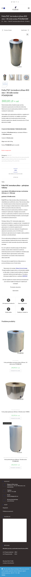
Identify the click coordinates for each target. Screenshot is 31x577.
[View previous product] (3, 30)
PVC (13, 161)
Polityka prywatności (8, 511)
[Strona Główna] (2, 21)
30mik (7, 157)
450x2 (13, 157)
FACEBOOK (7, 516)
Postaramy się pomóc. (15, 287)
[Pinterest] (17, 2)
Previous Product (8, 30)
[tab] (15, 170)
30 (4, 157)
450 (10, 157)
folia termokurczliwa (19, 159)
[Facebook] (15, 2)
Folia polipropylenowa (15, 409)
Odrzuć (3, 575)
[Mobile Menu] (28, 8)
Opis (15, 170)
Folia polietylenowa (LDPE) (22, 457)
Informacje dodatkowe (15, 173)
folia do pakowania (22, 157)
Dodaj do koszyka (15, 370)
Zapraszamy (15, 290)
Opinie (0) (15, 177)
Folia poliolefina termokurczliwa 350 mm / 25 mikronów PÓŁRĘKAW (15, 363)
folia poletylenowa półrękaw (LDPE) (10, 457)
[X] (12, 2)
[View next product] (28, 30)
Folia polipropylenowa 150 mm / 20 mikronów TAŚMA (15, 411)
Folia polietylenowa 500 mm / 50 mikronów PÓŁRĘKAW (15, 460)
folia (16, 157)
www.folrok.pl (10, 501)
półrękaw (9, 161)
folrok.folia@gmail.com (12, 496)
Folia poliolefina (15, 360)
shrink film (17, 161)
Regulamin (5, 507)
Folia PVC (9, 155)
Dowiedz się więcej (15, 467)
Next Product (24, 30)
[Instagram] (19, 2)
